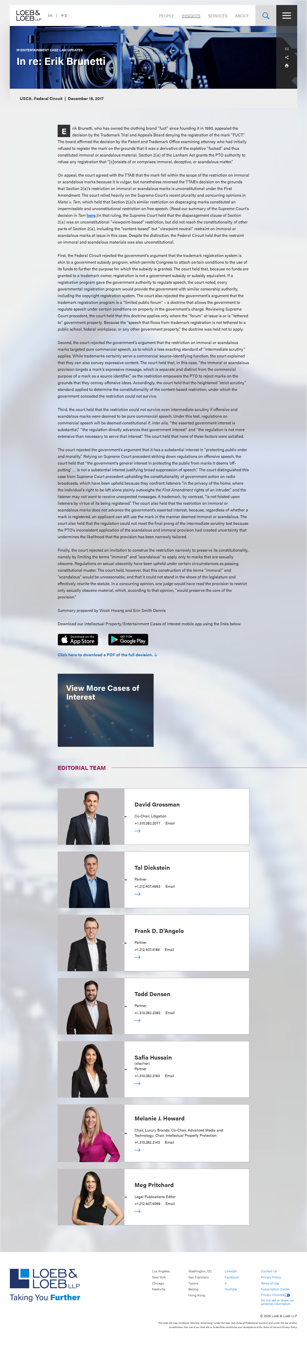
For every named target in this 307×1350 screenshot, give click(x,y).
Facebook (232, 1277)
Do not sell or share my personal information (277, 1302)
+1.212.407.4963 (147, 886)
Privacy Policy (271, 1277)
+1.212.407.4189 (147, 949)
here (91, 215)
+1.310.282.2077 (147, 823)
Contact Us (269, 1271)
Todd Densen (152, 993)
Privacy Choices (272, 1294)
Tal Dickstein (152, 867)
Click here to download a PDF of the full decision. (105, 654)
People (166, 16)
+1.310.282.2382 (147, 1012)
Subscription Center (275, 1289)
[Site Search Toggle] (265, 15)
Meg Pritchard (154, 1184)
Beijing (193, 1289)
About (242, 16)
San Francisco (198, 1277)
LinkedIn (231, 1271)
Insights (191, 16)
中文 (64, 15)
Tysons (193, 1283)
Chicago (158, 1283)
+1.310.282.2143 (147, 1142)
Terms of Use (270, 1283)
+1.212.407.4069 (147, 1203)
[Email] (287, 49)
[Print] (286, 66)
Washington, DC (200, 1271)
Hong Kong (196, 1295)
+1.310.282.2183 (147, 1075)
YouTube (231, 1289)
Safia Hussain (153, 1057)
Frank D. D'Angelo (159, 930)
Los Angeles (161, 1271)
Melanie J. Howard (159, 1118)
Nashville (158, 1289)
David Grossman (157, 804)
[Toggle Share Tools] (286, 57)
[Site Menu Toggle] (286, 15)
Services (217, 16)
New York (159, 1277)
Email (170, 823)
